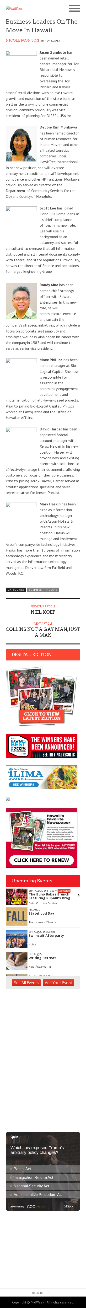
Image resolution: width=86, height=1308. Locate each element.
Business (35, 589)
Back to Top (40, 1293)
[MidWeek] (24, 8)
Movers (51, 589)
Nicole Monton (22, 40)
